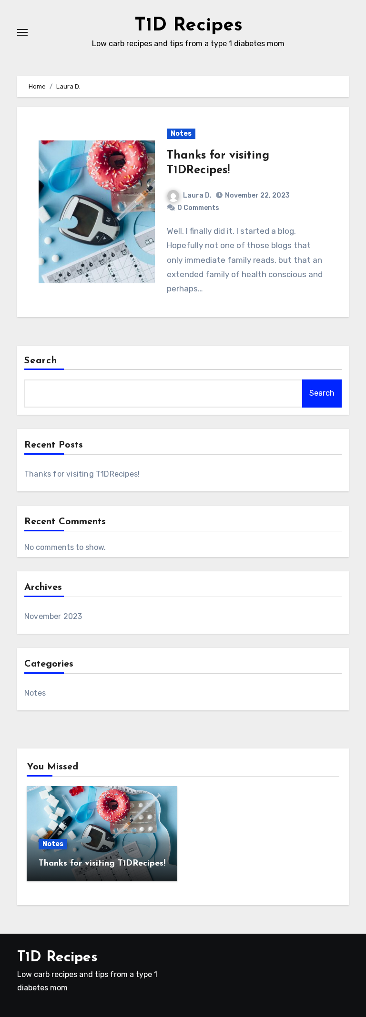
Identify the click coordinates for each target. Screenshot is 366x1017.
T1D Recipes (188, 25)
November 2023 (53, 616)
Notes (181, 134)
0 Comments (198, 208)
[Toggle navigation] (22, 32)
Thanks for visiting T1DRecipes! (82, 474)
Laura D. (197, 195)
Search (41, 361)
